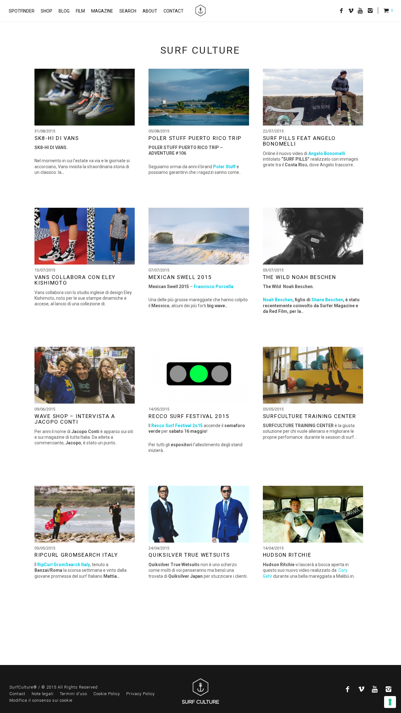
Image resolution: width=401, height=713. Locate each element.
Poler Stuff (224, 166)
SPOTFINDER (21, 10)
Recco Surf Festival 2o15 (177, 425)
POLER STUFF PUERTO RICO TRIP (195, 138)
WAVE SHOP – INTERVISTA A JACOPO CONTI (74, 419)
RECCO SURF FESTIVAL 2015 (189, 416)
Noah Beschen (278, 299)
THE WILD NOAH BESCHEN (299, 277)
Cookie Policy (106, 693)
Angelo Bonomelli (326, 153)
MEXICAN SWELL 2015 (180, 277)
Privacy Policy (140, 693)
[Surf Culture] (200, 11)
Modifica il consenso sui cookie (40, 700)
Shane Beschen (327, 299)
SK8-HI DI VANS (56, 138)
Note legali (43, 693)
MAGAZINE (102, 10)
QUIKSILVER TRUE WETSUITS (189, 555)
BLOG (64, 10)
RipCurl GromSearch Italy (63, 564)
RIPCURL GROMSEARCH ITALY (76, 555)
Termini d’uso (73, 693)
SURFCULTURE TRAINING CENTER (309, 416)
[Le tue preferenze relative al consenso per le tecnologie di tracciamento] (390, 702)
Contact (17, 693)
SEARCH (127, 10)
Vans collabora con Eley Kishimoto (75, 280)
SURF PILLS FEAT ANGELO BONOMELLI (299, 141)
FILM (80, 10)
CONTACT (174, 10)
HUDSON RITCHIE (287, 555)
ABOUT (150, 10)
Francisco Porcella (213, 286)
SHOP (46, 10)
